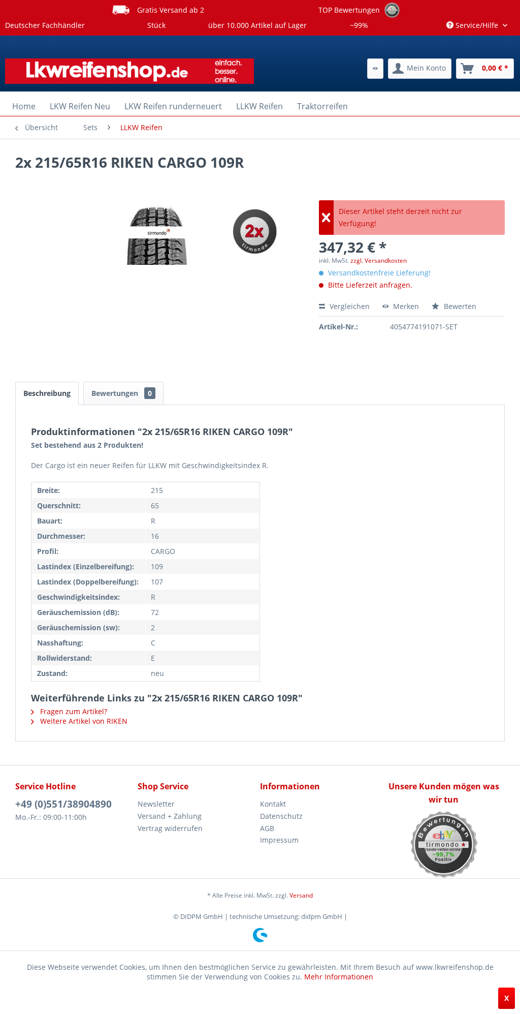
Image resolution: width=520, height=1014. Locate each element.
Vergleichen (349, 306)
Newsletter (156, 804)
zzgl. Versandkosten (378, 260)
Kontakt (273, 804)
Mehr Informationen (338, 976)
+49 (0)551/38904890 (63, 804)
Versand (301, 895)
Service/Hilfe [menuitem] (476, 25)
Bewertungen (121, 393)
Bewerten (459, 306)
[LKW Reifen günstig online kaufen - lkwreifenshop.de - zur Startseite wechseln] (129, 71)
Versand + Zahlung (170, 816)
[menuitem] (375, 68)
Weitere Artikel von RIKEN (82, 721)
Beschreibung (47, 393)
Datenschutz (281, 816)
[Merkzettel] (375, 68)
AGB (267, 828)
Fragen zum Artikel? (72, 711)
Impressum (279, 840)
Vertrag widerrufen (170, 828)
